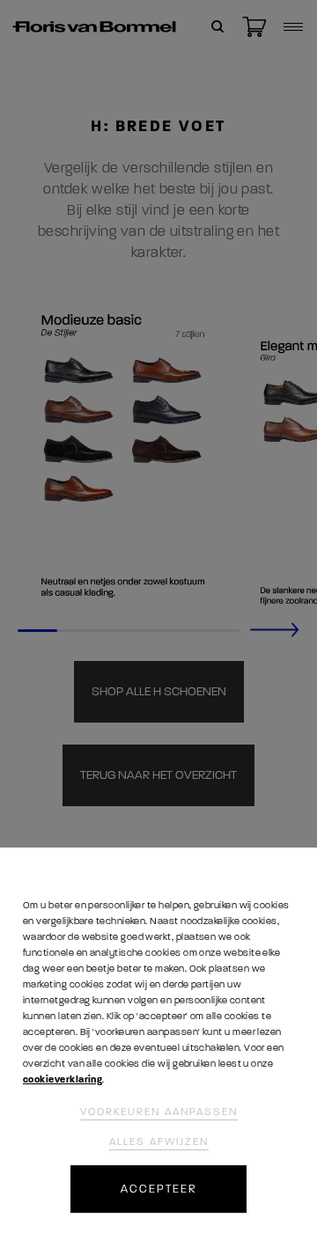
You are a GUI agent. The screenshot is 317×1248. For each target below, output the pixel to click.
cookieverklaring (62, 1079)
